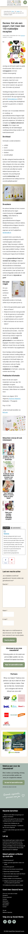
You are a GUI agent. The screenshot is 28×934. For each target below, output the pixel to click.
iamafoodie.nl (7, 232)
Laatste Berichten (16, 527)
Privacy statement (7, 897)
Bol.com (5, 412)
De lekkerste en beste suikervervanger (13, 885)
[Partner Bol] (6, 706)
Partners (5, 899)
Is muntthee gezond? (9, 866)
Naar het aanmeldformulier (14, 665)
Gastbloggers (6, 903)
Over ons (5, 893)
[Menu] (25, 2)
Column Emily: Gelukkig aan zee (11, 823)
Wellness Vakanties (7, 912)
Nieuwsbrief (6, 904)
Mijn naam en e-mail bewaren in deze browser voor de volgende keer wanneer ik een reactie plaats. (13, 633)
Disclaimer (5, 895)
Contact (5, 906)
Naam (5, 610)
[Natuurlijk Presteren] (14, 754)
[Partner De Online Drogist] (14, 706)
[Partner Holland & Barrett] (14, 715)
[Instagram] (5, 532)
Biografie (7, 527)
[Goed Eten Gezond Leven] (14, 3)
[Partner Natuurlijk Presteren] (14, 698)
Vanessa (6, 534)
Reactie (5, 584)
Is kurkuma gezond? (9, 860)
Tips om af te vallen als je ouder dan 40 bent (14, 873)
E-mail (5, 619)
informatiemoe (12, 99)
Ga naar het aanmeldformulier (14, 782)
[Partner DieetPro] (21, 706)
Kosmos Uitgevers (15, 398)
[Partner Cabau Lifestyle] (21, 698)
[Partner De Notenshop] (6, 698)
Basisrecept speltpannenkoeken (12, 871)
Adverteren (5, 901)
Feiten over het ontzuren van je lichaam (13, 869)
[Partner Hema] (6, 715)
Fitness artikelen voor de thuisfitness (13, 878)
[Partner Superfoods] (21, 715)
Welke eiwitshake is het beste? (11, 876)
